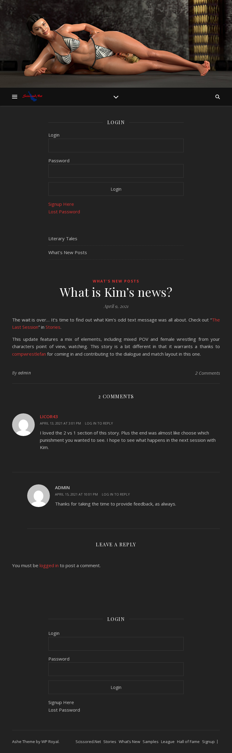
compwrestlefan (29, 354)
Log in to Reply (99, 423)
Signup (208, 741)
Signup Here (61, 204)
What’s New (129, 741)
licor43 (49, 416)
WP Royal (50, 741)
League (168, 741)
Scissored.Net (88, 741)
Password (58, 160)
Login (54, 135)
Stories (53, 327)
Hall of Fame (188, 741)
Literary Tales (62, 238)
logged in (49, 565)
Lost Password (64, 211)
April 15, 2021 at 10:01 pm (76, 494)
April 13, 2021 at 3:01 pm (60, 423)
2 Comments (207, 373)
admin (24, 373)
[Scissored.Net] (33, 96)
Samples (151, 741)
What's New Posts (67, 252)
